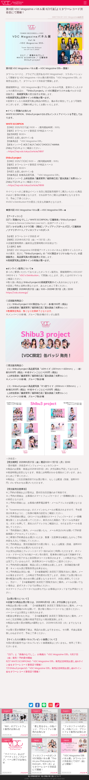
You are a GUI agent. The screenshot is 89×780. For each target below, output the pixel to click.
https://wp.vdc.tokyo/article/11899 (26, 185)
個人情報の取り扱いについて (51, 776)
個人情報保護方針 (34, 776)
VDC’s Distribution (29, 275)
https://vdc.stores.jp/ (17, 292)
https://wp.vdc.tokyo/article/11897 (26, 151)
